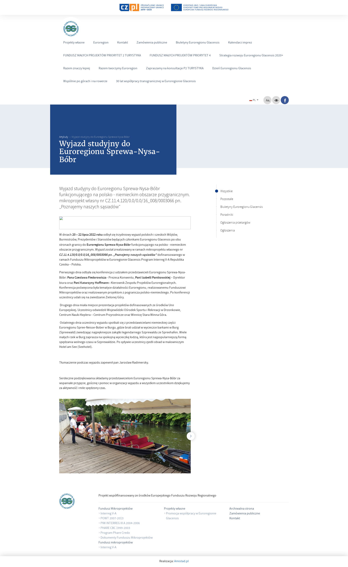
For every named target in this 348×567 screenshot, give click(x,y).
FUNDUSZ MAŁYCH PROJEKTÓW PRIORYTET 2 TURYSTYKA (102, 55)
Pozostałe (226, 199)
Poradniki (226, 215)
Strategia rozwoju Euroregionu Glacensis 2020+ (251, 55)
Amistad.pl (181, 561)
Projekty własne (74, 42)
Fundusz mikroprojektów (115, 542)
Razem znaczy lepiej (76, 68)
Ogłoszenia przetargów (235, 223)
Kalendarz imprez (240, 42)
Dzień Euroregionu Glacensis (231, 68)
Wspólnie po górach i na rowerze (85, 81)
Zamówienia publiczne (152, 42)
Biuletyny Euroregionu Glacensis (198, 42)
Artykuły (63, 137)
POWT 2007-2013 (111, 518)
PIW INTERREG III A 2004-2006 (120, 523)
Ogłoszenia (227, 230)
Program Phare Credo (115, 533)
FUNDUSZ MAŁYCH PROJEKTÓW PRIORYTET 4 (180, 55)
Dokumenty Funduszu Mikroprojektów (126, 538)
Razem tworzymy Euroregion (118, 68)
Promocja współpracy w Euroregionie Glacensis (191, 516)
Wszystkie (226, 191)
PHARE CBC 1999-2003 (115, 528)
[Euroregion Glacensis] (71, 28)
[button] (254, 100)
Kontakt (122, 42)
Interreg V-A (108, 513)
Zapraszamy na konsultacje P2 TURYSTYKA (175, 68)
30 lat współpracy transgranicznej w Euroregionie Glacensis (156, 81)
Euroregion (101, 42)
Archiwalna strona (241, 509)
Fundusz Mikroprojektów (115, 509)
